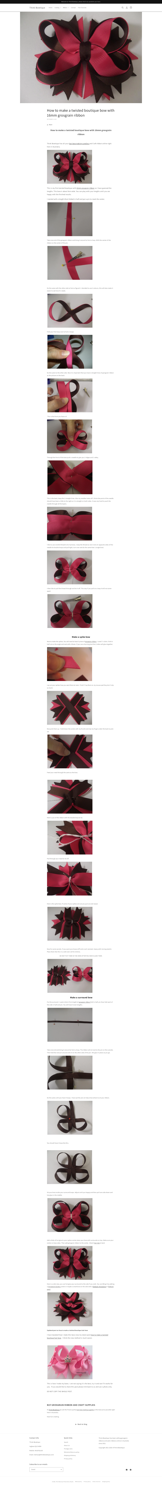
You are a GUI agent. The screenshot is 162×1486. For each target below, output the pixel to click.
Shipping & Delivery (70, 1455)
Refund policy (78, 1481)
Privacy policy (68, 1459)
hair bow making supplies (79, 143)
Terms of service (96, 1481)
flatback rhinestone (99, 1287)
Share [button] (50, 124)
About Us (67, 1445)
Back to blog (82, 1424)
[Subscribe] (61, 1469)
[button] (57, 8)
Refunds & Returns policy (71, 1452)
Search (66, 1442)
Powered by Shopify (68, 1481)
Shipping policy (106, 1481)
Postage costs (68, 1449)
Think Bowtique (54, 1410)
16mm (85, 188)
